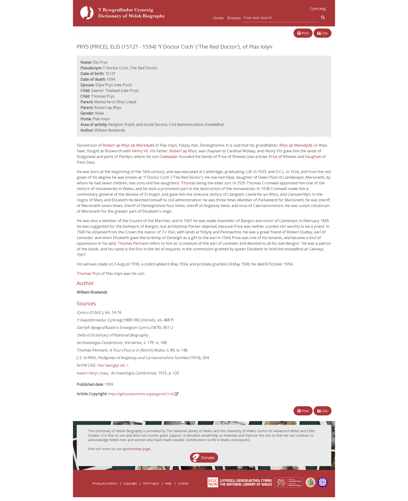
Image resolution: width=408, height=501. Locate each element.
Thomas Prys (89, 273)
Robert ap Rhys (183, 150)
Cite (324, 33)
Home (218, 18)
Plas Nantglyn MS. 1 (113, 365)
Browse (234, 18)
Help (168, 483)
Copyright (130, 483)
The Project (151, 483)
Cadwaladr (169, 156)
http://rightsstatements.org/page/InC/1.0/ (141, 394)
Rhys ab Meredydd (295, 145)
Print (305, 33)
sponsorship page (136, 449)
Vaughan (313, 156)
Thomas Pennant (133, 243)
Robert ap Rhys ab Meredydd (129, 145)
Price (223, 156)
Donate (207, 457)
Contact (183, 483)
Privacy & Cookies (104, 483)
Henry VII (140, 150)
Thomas (188, 183)
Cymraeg (318, 8)
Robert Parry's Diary (92, 373)
